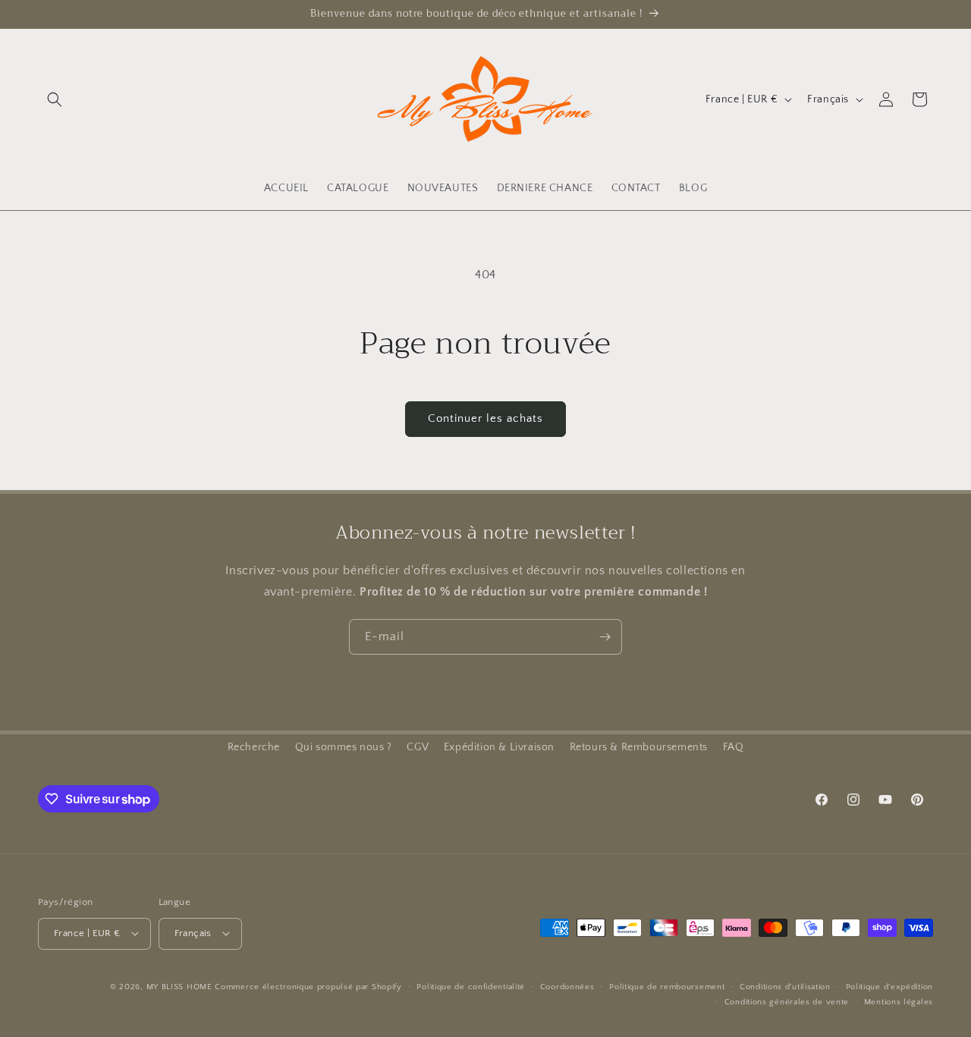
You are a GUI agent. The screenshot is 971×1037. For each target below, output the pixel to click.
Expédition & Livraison (499, 747)
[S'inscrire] (604, 637)
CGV (418, 747)
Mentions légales (898, 1001)
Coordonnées (567, 986)
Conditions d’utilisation (785, 986)
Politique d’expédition (889, 986)
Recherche (254, 747)
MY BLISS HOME (179, 986)
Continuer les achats (485, 418)
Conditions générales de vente (786, 1001)
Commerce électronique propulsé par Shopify (308, 986)
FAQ (733, 747)
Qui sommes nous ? (343, 747)
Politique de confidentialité (470, 986)
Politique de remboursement (666, 986)
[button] (54, 99)
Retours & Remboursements (639, 747)
